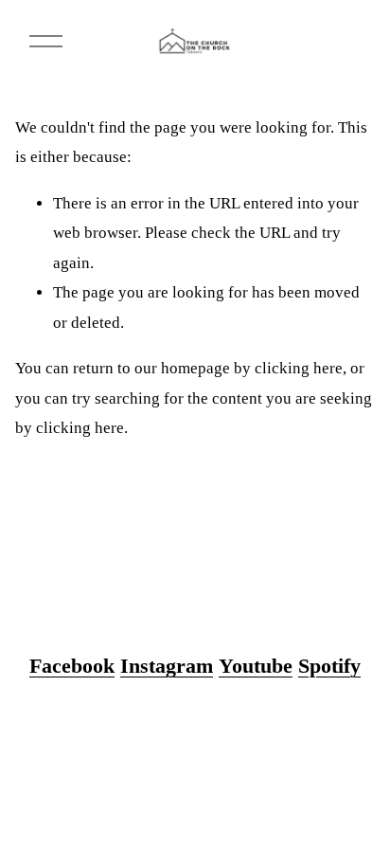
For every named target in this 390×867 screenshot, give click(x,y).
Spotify (329, 665)
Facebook (72, 665)
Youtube (255, 665)
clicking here (299, 368)
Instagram (166, 665)
